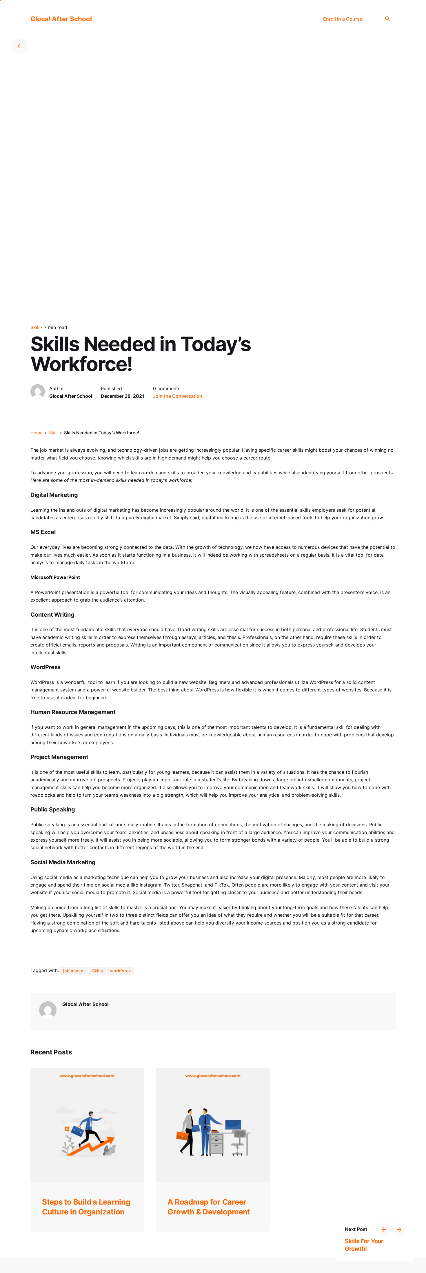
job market (74, 971)
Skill (34, 327)
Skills (97, 971)
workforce (120, 971)
